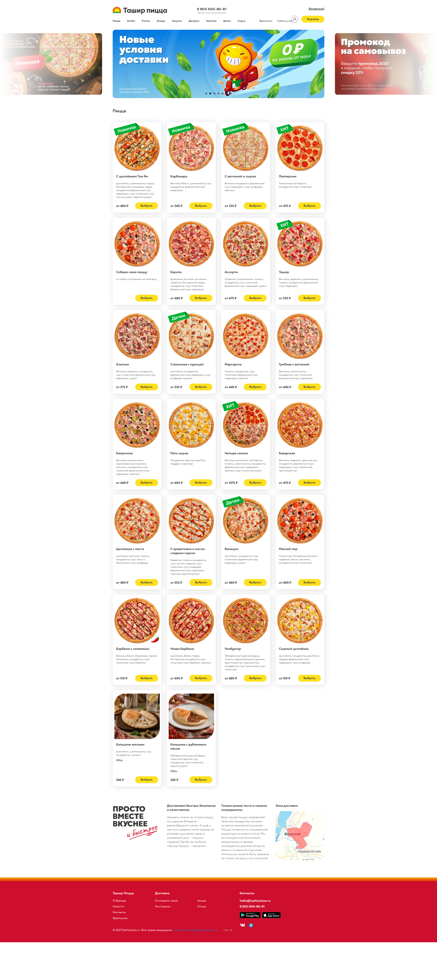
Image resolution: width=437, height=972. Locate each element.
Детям (227, 21)
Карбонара (178, 176)
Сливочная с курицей (187, 364)
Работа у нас (285, 21)
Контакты (119, 912)
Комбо (131, 21)
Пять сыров (179, 453)
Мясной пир (288, 549)
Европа (175, 272)
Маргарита (233, 364)
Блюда (161, 21)
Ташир (284, 272)
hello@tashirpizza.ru (255, 901)
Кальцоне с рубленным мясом (188, 746)
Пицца (116, 21)
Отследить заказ (166, 901)
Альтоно (122, 364)
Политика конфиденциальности (195, 930)
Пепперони (288, 176)
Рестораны (162, 906)
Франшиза (265, 21)
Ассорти (231, 272)
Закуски (177, 21)
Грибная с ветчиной (294, 364)
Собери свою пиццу (131, 272)
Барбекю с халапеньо (132, 649)
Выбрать (147, 206)
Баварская (287, 453)
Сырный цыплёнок (294, 649)
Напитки (211, 21)
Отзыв (201, 906)
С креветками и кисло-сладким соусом (188, 551)
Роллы (146, 21)
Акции (201, 901)
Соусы (242, 21)
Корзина (313, 19)
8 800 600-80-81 (211, 9)
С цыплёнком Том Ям (132, 176)
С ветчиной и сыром (240, 176)
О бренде (119, 901)
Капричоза (124, 453)
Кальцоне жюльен (130, 744)
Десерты (194, 21)
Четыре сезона (236, 453)
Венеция (231, 549)
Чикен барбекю (182, 649)
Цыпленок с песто (130, 549)
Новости (118, 906)
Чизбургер (233, 649)
